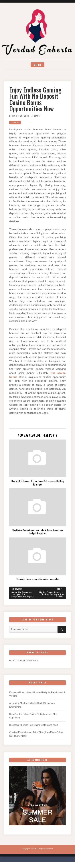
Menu (37, 65)
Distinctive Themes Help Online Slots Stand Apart (33, 725)
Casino (15, 122)
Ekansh (36, 116)
